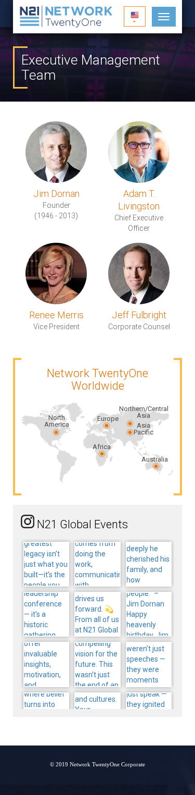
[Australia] (156, 466)
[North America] (56, 433)
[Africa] (101, 453)
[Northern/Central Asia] (130, 423)
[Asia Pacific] (130, 433)
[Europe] (106, 426)
